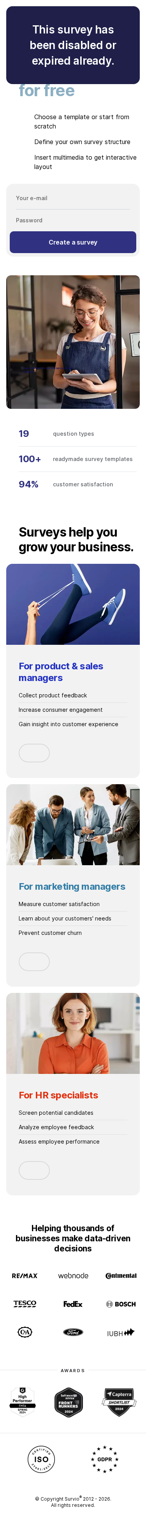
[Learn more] (34, 753)
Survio (73, 1499)
